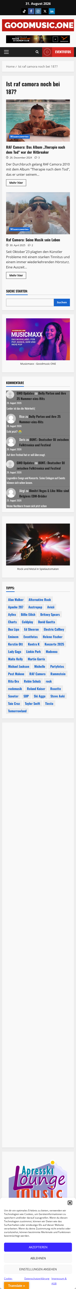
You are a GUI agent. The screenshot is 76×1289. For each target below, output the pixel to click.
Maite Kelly (15, 659)
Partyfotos (57, 666)
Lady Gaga (14, 651)
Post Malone (16, 673)
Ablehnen (38, 1258)
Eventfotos (63, 51)
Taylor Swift (32, 703)
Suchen (62, 302)
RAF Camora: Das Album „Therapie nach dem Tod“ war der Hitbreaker (38, 120)
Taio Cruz (14, 703)
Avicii (50, 607)
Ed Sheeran (31, 629)
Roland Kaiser (36, 688)
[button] (70, 1203)
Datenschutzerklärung (36, 1278)
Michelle (39, 666)
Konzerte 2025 (54, 644)
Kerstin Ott (15, 644)
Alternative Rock (40, 599)
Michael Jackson (18, 666)
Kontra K (34, 644)
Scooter (13, 696)
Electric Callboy (54, 629)
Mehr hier (17, 183)
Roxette (55, 688)
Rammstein (57, 673)
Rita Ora (13, 681)
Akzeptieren (38, 1247)
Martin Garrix (36, 659)
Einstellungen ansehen (38, 1269)
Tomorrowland (17, 710)
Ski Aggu (39, 696)
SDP (26, 696)
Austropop (35, 607)
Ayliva (12, 614)
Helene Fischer (52, 636)
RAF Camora (37, 673)
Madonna (51, 651)
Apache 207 (15, 607)
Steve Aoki (57, 696)
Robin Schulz (32, 681)
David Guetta (46, 621)
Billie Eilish (28, 614)
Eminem (13, 636)
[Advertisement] (38, 885)
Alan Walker (16, 599)
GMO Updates (25, 393)
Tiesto (49, 703)
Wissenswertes (19, 136)
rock (49, 681)
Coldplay (27, 621)
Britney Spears (50, 614)
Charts (12, 621)
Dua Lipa (13, 629)
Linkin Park (33, 651)
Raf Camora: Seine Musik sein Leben (38, 213)
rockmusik (15, 688)
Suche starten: (17, 291)
